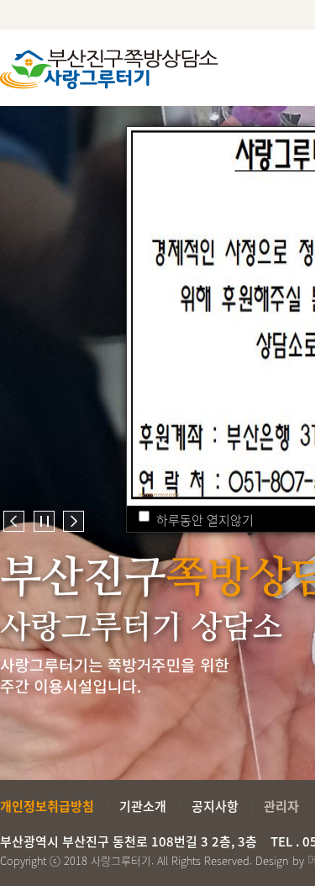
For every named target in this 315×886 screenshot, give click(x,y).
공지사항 (215, 806)
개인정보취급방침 (47, 806)
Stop (44, 521)
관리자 (281, 806)
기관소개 (142, 806)
